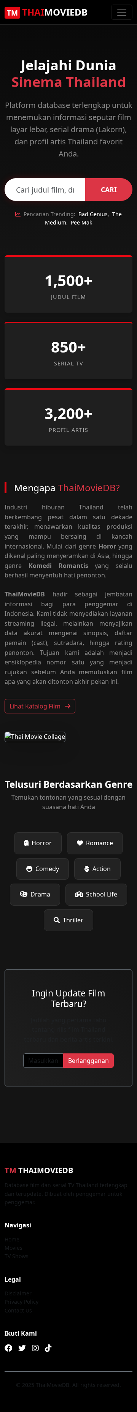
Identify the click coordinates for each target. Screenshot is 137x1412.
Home (12, 1239)
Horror (42, 843)
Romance (99, 843)
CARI (109, 189)
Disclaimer (18, 1293)
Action (101, 869)
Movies (13, 1247)
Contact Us (18, 1310)
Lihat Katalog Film (36, 706)
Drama (40, 894)
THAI (47, 12)
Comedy (47, 869)
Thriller (73, 920)
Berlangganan (88, 1060)
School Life (101, 894)
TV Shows (17, 1256)
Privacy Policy (21, 1301)
